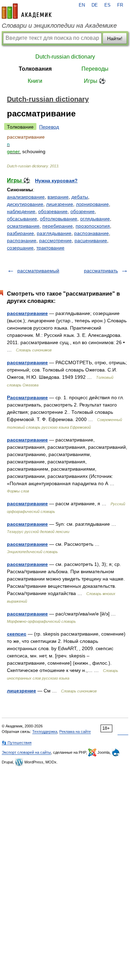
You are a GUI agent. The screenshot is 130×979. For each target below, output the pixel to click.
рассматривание (27, 313)
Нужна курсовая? (56, 180)
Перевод (49, 127)
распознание (21, 240)
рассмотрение (55, 240)
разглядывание (54, 233)
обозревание (53, 211)
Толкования (35, 69)
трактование (50, 248)
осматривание (23, 226)
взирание (58, 197)
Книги (35, 81)
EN (82, 5)
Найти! (114, 38)
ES (107, 5)
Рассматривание (27, 397)
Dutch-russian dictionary (65, 57)
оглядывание (95, 218)
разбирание (20, 233)
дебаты (79, 197)
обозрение (82, 211)
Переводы (95, 69)
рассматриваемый (38, 270)
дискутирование (25, 204)
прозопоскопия (93, 226)
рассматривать (101, 270)
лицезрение (59, 204)
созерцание (20, 248)
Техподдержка (44, 731)
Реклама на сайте (75, 731)
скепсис (16, 634)
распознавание (91, 233)
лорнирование (92, 204)
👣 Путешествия (17, 743)
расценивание (91, 240)
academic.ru (27, 11)
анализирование (26, 197)
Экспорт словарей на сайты (26, 752)
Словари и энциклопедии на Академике (59, 25)
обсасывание (22, 218)
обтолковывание (58, 218)
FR (120, 5)
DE (95, 5)
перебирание (57, 226)
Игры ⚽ (95, 81)
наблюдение (21, 211)
